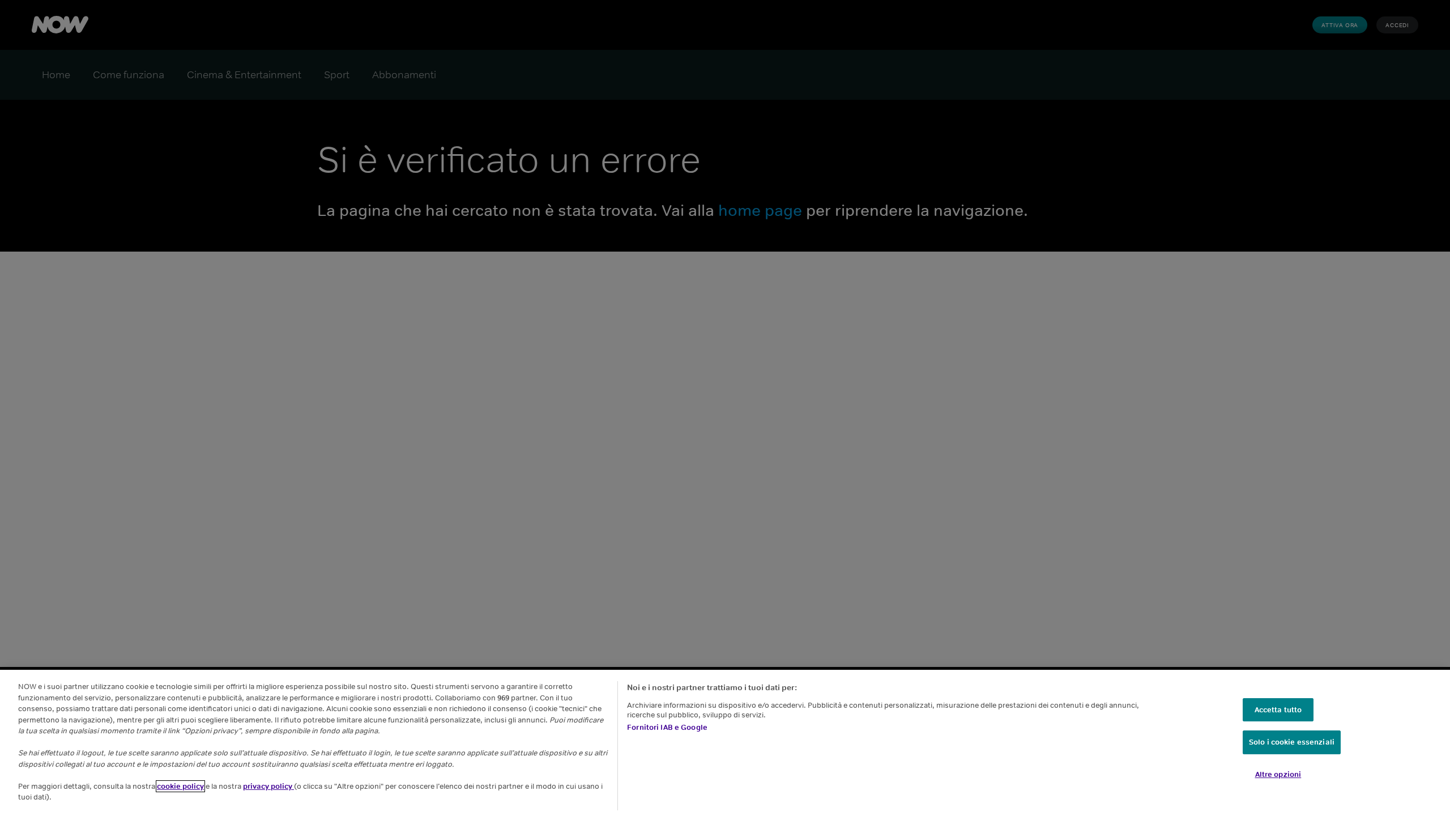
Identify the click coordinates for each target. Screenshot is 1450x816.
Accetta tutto (1278, 710)
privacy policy (268, 786)
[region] (725, 743)
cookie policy (180, 786)
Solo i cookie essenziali (1291, 742)
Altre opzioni (1278, 774)
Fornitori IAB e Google (667, 727)
